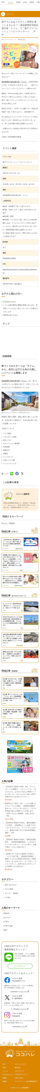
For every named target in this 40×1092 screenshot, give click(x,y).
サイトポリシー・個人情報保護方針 (26, 1081)
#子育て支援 (8, 926)
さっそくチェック (20, 966)
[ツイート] (22, 474)
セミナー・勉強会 (11, 893)
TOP (3, 1064)
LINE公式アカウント (21, 1074)
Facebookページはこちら (19, 991)
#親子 (5, 930)
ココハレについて (20, 1064)
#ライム (4, 523)
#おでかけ (7, 917)
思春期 (4, 1081)
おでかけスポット (8, 1074)
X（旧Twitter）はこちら (18, 1009)
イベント (9, 19)
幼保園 (4, 1078)
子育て (4, 1067)
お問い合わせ (19, 1078)
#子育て (6, 922)
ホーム (3, 19)
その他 (7, 897)
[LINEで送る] (11, 474)
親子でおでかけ (17, 19)
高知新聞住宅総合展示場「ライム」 (15, 82)
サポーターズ (19, 1071)
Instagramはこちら (19, 1026)
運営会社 (18, 1067)
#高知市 (12, 523)
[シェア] (17, 474)
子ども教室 (9, 889)
